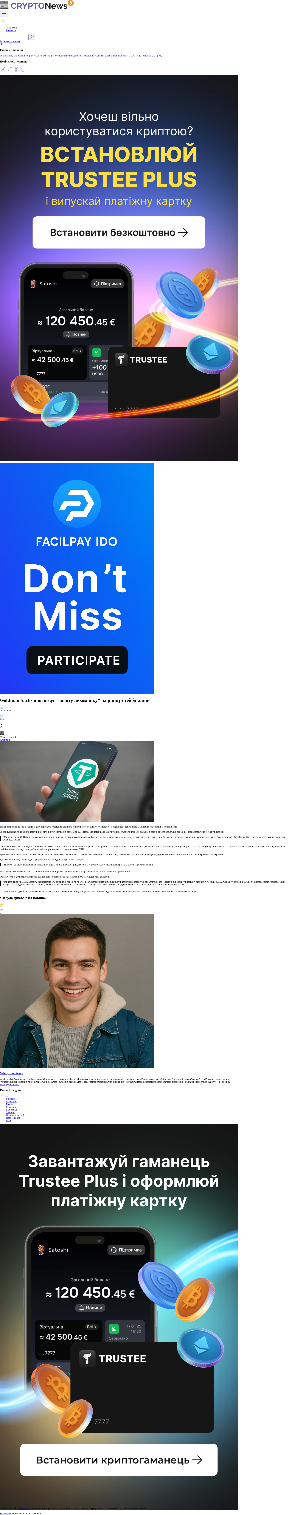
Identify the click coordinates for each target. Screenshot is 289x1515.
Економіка (11, 1109)
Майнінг (10, 1112)
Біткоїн (9, 1104)
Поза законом (13, 1118)
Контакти (11, 30)
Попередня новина (9, 1084)
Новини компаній (15, 1115)
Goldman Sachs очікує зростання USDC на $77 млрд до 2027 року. (128, 55)
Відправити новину (10, 41)
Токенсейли (12, 27)
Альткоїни (5, 740)
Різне (8, 1120)
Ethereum (10, 1099)
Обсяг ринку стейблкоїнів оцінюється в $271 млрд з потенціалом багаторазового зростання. (47, 55)
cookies (25, 1508)
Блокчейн (11, 1107)
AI (7, 1096)
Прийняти (5, 1513)
